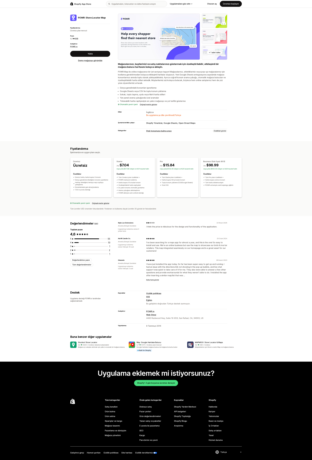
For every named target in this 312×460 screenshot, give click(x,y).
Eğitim (149, 300)
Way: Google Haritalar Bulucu (148, 342)
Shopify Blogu (180, 421)
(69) (76, 39)
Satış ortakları (215, 430)
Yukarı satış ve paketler (150, 421)
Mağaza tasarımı (112, 425)
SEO (141, 430)
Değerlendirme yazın (81, 260)
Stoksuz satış (145, 407)
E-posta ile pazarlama (149, 425)
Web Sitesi (151, 315)
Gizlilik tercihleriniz (144, 452)
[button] (97, 345)
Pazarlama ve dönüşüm (115, 430)
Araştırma (178, 425)
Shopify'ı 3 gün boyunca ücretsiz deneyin (156, 383)
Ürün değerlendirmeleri (150, 416)
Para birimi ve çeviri (148, 440)
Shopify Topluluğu (182, 416)
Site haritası (126, 452)
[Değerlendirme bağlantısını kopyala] (135, 223)
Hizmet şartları (94, 452)
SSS (148, 297)
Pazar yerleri (145, 411)
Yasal (211, 435)
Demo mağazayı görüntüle (90, 60)
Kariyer (212, 411)
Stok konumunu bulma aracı (159, 131)
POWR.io (74, 47)
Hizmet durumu (216, 440)
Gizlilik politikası (153, 293)
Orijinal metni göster (148, 104)
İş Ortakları (214, 425)
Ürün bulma (110, 411)
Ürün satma (110, 416)
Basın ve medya (216, 421)
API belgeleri (180, 411)
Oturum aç (212, 4)
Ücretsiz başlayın (231, 4)
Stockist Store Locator (87, 342)
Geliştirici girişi (77, 452)
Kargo (142, 435)
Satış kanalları (111, 407)
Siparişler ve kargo (113, 421)
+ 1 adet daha (214, 52)
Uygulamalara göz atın (180, 4)
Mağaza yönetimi (113, 435)
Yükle (90, 54)
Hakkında (213, 407)
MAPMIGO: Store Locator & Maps (209, 342)
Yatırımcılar (214, 416)
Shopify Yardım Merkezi (185, 407)
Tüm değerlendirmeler (81, 265)
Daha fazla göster (152, 280)
